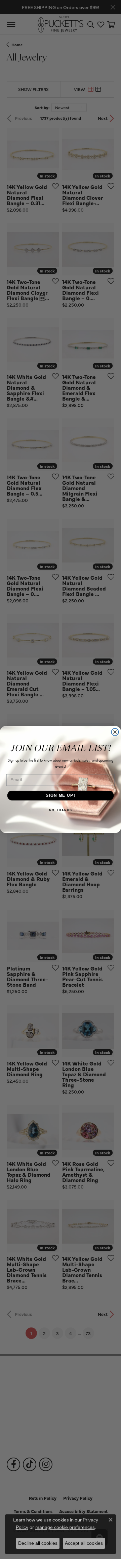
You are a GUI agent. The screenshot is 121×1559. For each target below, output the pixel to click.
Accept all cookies (84, 1543)
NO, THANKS (60, 810)
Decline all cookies (37, 1543)
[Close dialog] (115, 732)
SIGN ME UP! (60, 795)
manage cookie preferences (65, 1527)
